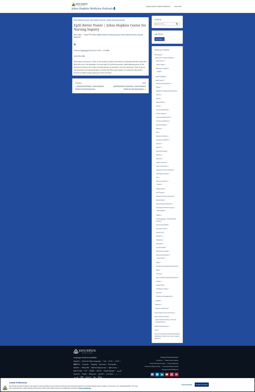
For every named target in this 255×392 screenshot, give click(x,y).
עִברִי (104, 361)
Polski (84, 374)
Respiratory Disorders (162, 255)
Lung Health (160, 258)
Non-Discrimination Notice (170, 366)
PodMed (157, 301)
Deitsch (88, 377)
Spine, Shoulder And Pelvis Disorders (167, 277)
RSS (83, 56)
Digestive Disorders (162, 136)
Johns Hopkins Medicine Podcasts (92, 8)
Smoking (158, 274)
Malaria (159, 184)
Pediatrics (159, 236)
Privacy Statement (173, 363)
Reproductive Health (162, 251)
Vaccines (158, 292)
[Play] (75, 45)
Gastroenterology (161, 151)
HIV (157, 177)
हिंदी (82, 377)
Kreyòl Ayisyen (109, 371)
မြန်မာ (100, 377)
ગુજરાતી (101, 374)
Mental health (160, 200)
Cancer (158, 106)
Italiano (76, 367)
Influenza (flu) (160, 189)
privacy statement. (84, 388)
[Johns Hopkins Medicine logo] (127, 351)
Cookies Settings (186, 384)
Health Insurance (161, 162)
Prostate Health (160, 247)
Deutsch (77, 374)
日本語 (91, 371)
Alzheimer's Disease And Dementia (166, 91)
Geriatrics (159, 159)
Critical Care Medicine (162, 121)
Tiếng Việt (85, 367)
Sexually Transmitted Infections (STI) (167, 266)
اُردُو (117, 374)
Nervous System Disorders (164, 204)
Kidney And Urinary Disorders (165, 196)
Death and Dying (161, 125)
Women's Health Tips (161, 308)
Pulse (156, 330)
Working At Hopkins (162, 68)
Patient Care (159, 232)
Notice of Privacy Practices (158, 363)
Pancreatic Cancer (161, 228)
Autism (158, 98)
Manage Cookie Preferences (170, 369)
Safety (158, 262)
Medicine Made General (161, 326)
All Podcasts (158, 55)
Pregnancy (159, 240)
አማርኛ (117, 361)
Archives (159, 39)
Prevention (159, 244)
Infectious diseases (161, 181)
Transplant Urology (162, 289)
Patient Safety (160, 64)
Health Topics (159, 80)
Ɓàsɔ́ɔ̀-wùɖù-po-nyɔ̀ (98, 367)
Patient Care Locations (171, 360)
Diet (157, 132)
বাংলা (85, 371)
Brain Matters (161, 210)
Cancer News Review (162, 110)
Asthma (158, 95)
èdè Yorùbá (78, 371)
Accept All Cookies (202, 384)
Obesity (158, 215)
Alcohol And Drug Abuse (163, 83)
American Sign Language (91, 361)
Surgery (158, 281)
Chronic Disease (160, 113)
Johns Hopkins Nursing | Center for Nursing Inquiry (107, 20)
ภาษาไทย (109, 374)
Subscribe (178, 6)
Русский (102, 364)
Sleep (157, 270)
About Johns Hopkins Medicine (164, 58)
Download (84, 50)
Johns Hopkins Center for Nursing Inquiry (107, 34)
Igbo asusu (113, 367)
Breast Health (160, 102)
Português (112, 364)
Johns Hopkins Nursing (81, 20)
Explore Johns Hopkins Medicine (158, 6)
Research (158, 304)
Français (85, 364)
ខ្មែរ (95, 377)
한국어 (99, 371)
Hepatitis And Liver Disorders (164, 170)
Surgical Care (160, 285)
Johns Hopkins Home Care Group (164, 313)
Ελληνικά (92, 374)
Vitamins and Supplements (164, 296)
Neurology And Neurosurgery (165, 207)
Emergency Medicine (162, 140)
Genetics (158, 155)
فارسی (76, 377)
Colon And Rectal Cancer (163, 117)
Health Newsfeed (160, 76)
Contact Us (159, 360)
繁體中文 (77, 364)
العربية (119, 371)
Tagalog (94, 364)
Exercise (158, 143)
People (159, 71)
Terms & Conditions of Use (153, 366)
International (160, 61)
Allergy (158, 87)
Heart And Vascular (161, 166)
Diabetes (158, 128)
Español (76, 361)
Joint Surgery (160, 192)
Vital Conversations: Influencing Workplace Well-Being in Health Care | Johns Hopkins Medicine (167, 336)
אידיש (110, 361)
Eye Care (158, 147)
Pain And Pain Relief (162, 225)
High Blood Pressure (162, 174)
